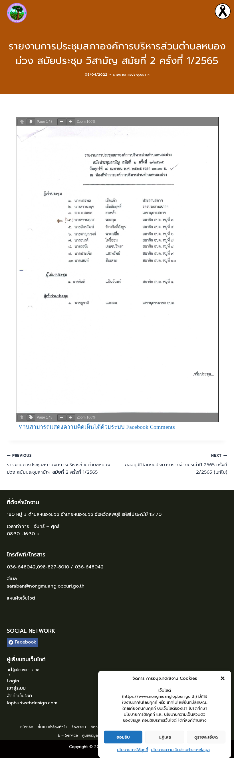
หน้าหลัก (26, 727)
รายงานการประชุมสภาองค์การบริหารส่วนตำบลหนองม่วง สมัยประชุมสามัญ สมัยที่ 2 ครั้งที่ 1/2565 (58, 464)
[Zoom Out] (61, 121)
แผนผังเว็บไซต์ (22, 598)
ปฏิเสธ (165, 737)
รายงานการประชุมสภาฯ (131, 74)
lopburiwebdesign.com (32, 702)
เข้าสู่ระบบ (16, 688)
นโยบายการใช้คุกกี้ (132, 750)
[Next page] (31, 121)
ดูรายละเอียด (206, 737)
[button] (222, 678)
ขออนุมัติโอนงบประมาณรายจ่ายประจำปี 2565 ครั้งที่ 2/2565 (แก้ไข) (176, 464)
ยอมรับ (123, 737)
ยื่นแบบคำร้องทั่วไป (52, 727)
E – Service (68, 735)
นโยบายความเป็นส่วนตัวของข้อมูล (180, 750)
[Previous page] (21, 121)
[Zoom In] (70, 121)
